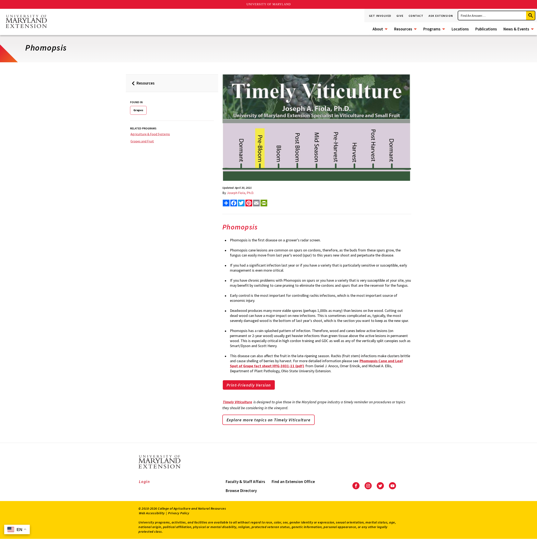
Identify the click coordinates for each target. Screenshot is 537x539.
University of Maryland (268, 4)
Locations (460, 28)
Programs (432, 28)
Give (400, 16)
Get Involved (380, 16)
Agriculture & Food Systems (150, 134)
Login (144, 481)
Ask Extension (441, 16)
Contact (416, 16)
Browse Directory (241, 490)
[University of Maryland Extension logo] (26, 22)
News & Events (516, 28)
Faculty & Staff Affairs (245, 481)
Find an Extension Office (293, 481)
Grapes (138, 110)
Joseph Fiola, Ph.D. (240, 193)
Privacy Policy (178, 513)
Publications (486, 28)
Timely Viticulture (237, 402)
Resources (403, 28)
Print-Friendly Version (249, 385)
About (378, 28)
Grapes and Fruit (142, 141)
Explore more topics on (269, 419)
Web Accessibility (152, 513)
